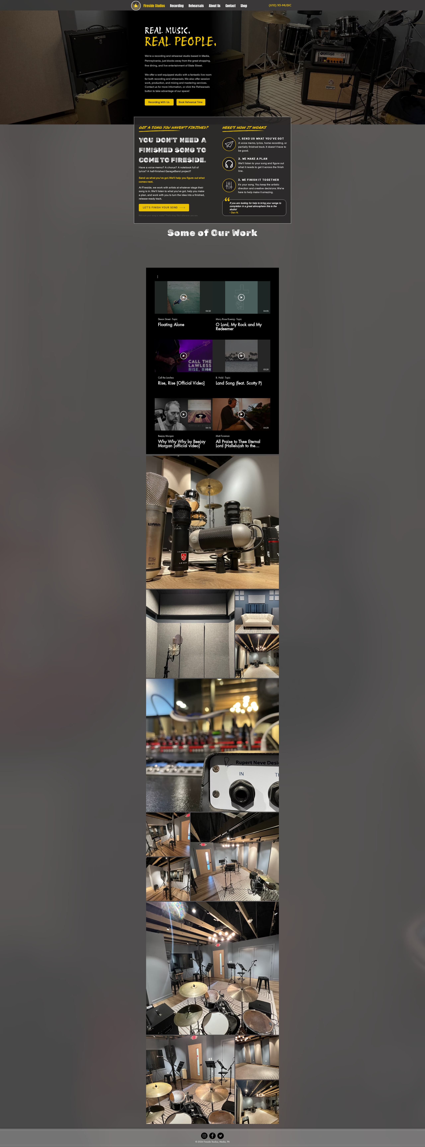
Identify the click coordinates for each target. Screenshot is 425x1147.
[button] (159, 276)
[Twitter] (220, 1136)
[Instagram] (204, 1136)
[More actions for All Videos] (159, 276)
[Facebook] (212, 1136)
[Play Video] (183, 297)
